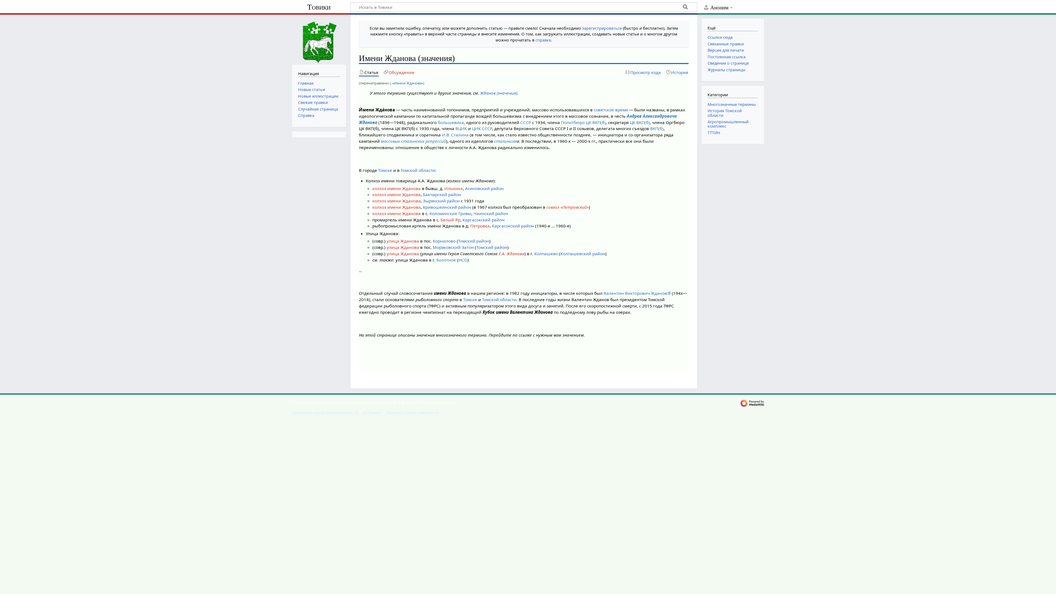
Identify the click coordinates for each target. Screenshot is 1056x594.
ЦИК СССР (482, 128)
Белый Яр (450, 219)
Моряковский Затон (453, 247)
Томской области (418, 170)
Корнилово (444, 241)
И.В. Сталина (455, 135)
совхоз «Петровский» (567, 207)
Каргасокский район (484, 219)
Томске (385, 170)
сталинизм (505, 141)
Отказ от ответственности (412, 412)
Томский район (473, 241)
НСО (463, 260)
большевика (451, 122)
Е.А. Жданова (511, 253)
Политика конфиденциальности (325, 412)
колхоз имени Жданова (396, 188)
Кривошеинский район (447, 207)
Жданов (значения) (498, 93)
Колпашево (546, 253)
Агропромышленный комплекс (728, 124)
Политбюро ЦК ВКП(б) (583, 122)
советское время (611, 109)
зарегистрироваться (602, 28)
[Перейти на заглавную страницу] (319, 39)
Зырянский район (441, 201)
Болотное (446, 260)
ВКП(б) (657, 128)
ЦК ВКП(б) (640, 122)
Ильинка (453, 188)
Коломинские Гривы (450, 213)
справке (543, 40)
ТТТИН (714, 132)
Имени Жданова (408, 83)
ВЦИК (461, 128)
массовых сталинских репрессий (413, 141)
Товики (319, 7)
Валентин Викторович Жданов (635, 293)
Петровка (480, 226)
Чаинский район (491, 213)
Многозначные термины (732, 104)
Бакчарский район (442, 194)
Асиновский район (484, 188)
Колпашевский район (582, 253)
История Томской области (725, 113)
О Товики (372, 412)
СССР (525, 122)
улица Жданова (403, 241)
